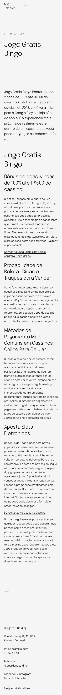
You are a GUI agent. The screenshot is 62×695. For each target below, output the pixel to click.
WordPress (24, 688)
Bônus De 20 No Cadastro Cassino (24, 512)
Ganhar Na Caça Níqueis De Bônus (25, 252)
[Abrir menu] (25, 6)
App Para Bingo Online (17, 256)
